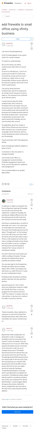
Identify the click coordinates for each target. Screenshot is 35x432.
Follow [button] (18, 39)
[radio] (32, 43)
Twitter (5, 184)
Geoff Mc (9, 43)
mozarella (9, 200)
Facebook (3, 184)
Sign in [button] (29, 3)
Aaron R (9, 328)
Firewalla (4, 9)
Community (12, 9)
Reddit (15, 426)
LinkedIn (8, 184)
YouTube (25, 426)
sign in (8, 399)
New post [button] (17, 412)
